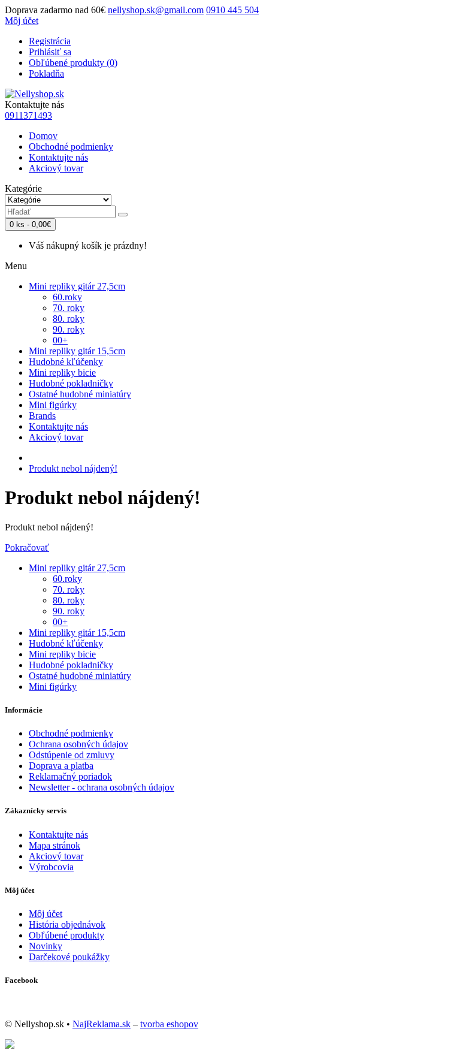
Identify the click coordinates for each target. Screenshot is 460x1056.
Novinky (45, 946)
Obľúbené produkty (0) (73, 63)
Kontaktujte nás (58, 157)
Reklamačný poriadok (70, 776)
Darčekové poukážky (69, 957)
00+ (60, 340)
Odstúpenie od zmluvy (71, 755)
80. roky (68, 318)
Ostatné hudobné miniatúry (80, 394)
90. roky (68, 329)
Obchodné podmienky (71, 146)
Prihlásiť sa (50, 52)
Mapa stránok (54, 845)
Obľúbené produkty (66, 935)
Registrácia (50, 41)
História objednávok (67, 924)
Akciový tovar (56, 168)
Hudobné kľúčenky (66, 362)
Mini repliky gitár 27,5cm (77, 286)
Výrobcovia (51, 867)
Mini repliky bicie (62, 372)
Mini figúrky (53, 405)
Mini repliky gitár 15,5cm (77, 351)
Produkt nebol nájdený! (73, 468)
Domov (43, 136)
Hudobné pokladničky (71, 383)
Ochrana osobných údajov (78, 744)
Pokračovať (27, 547)
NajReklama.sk (101, 1024)
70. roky (68, 308)
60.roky (67, 297)
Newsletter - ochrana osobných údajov (101, 787)
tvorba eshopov (169, 1024)
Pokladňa (46, 73)
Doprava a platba (61, 766)
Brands (42, 416)
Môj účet (45, 914)
